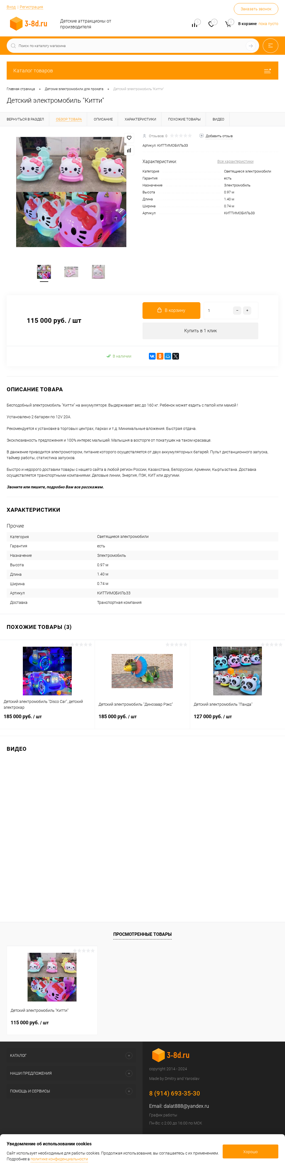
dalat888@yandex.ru (186, 1106)
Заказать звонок (256, 9)
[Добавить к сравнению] (129, 150)
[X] (175, 356)
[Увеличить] (71, 192)
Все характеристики (235, 161)
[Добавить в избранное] (129, 138)
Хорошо (250, 1152)
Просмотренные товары (142, 934)
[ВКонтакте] (152, 356)
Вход (11, 7)
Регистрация (31, 7)
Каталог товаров (33, 70)
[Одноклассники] (160, 356)
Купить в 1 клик (200, 330)
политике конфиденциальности (59, 1159)
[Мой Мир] (167, 356)
